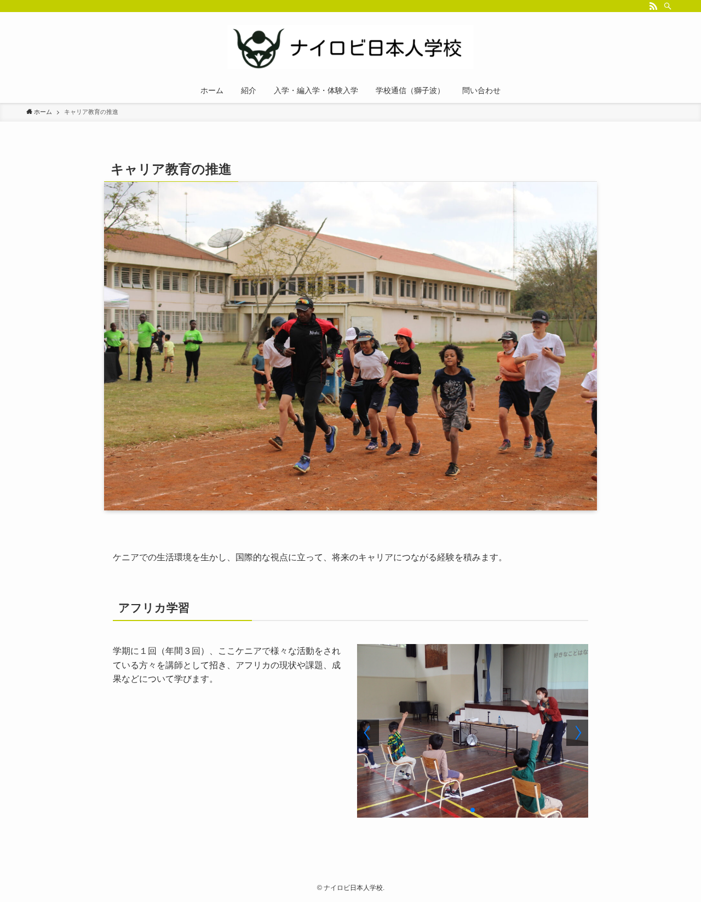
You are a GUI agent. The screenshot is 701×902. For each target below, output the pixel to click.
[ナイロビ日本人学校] (350, 47)
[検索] (667, 6)
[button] (464, 810)
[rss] (653, 6)
